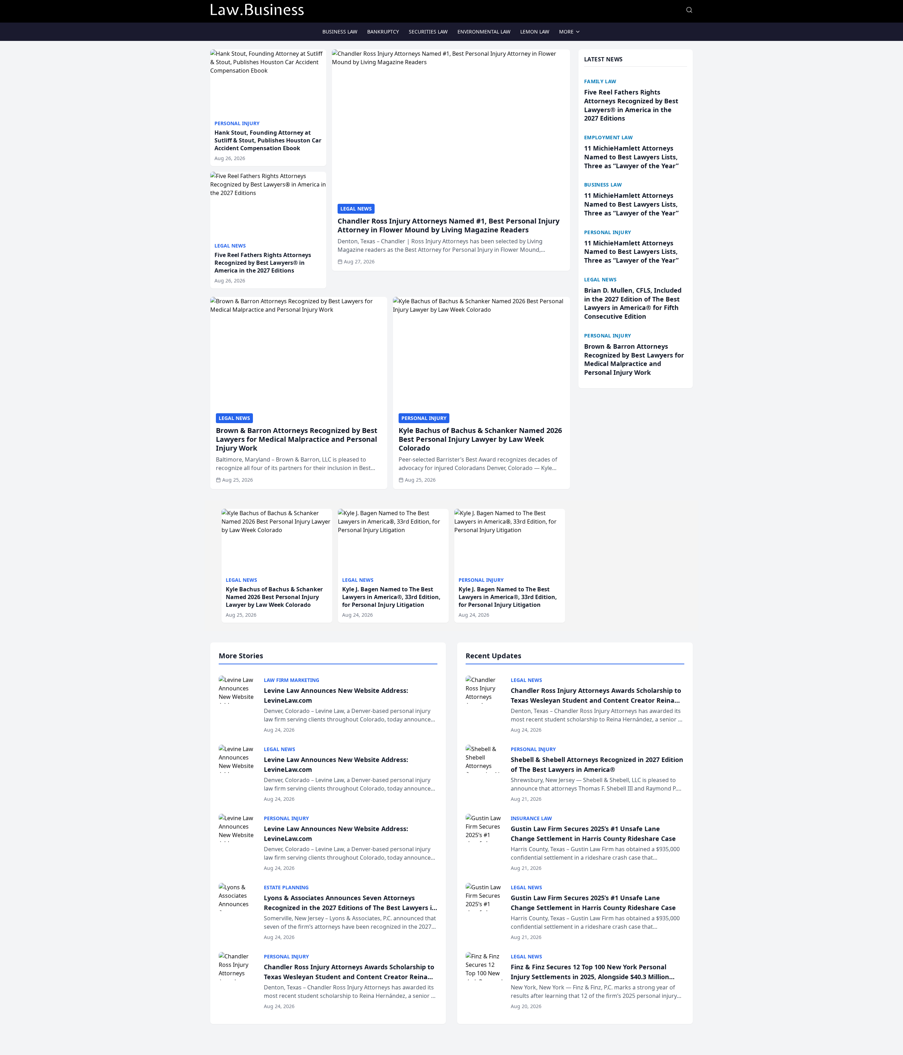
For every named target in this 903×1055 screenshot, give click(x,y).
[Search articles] (689, 9)
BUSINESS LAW (339, 31)
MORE (566, 31)
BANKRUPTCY (383, 31)
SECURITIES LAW (428, 31)
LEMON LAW (534, 31)
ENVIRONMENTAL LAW (483, 31)
